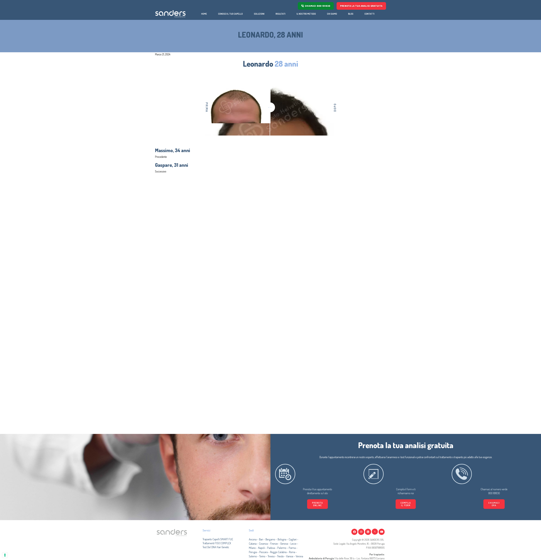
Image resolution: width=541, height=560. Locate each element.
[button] (406, 504)
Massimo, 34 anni (172, 150)
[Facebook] (354, 532)
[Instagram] (361, 532)
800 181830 (494, 493)
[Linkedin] (368, 532)
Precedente (161, 156)
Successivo (160, 171)
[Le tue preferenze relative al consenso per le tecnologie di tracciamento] (5, 555)
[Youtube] (382, 532)
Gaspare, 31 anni (171, 165)
